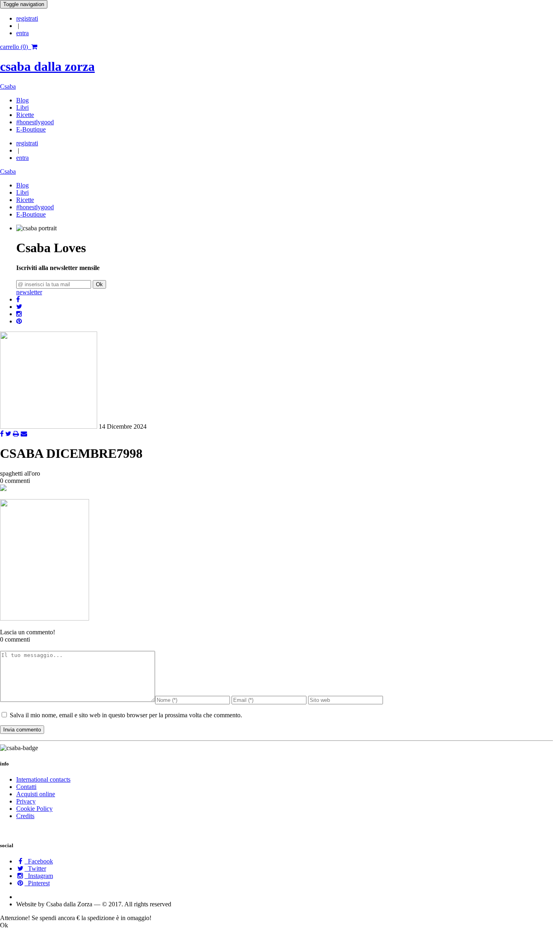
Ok (99, 284)
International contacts (43, 779)
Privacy (26, 801)
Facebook (39, 861)
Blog (22, 100)
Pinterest (37, 883)
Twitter (35, 868)
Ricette (25, 114)
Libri (22, 107)
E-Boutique (31, 129)
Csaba (8, 86)
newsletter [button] (29, 292)
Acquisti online (35, 794)
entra (22, 33)
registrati (27, 18)
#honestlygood (35, 122)
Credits (25, 815)
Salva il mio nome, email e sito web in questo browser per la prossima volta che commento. (126, 715)
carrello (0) (15, 46)
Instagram (39, 875)
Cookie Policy (34, 808)
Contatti (26, 786)
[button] (18, 299)
